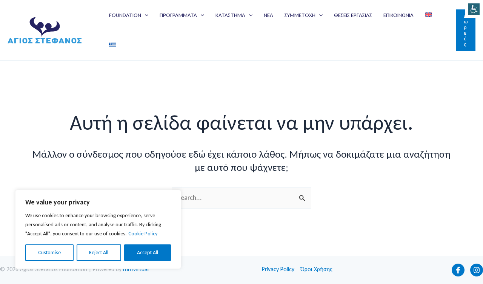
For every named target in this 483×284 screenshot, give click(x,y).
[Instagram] (476, 270)
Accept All (147, 252)
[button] (144, 15)
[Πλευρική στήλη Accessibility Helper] (474, 9)
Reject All (98, 252)
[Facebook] (458, 270)
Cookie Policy (142, 233)
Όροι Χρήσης (316, 269)
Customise (49, 252)
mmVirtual (136, 269)
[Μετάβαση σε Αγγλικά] (428, 15)
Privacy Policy (278, 269)
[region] (98, 229)
